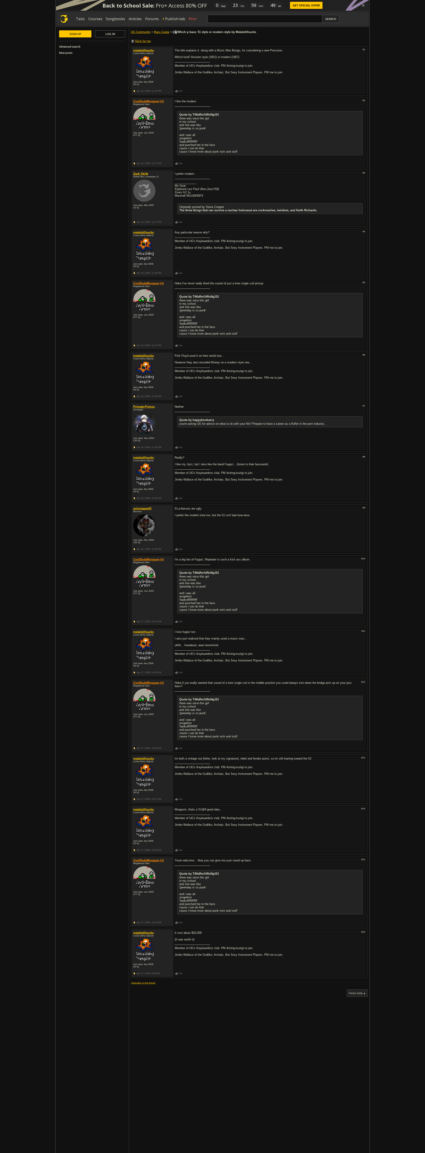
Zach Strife (140, 173)
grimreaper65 (142, 508)
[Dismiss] (363, 5)
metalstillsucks (143, 50)
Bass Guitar (161, 32)
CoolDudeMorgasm (146, 101)
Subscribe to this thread (143, 983)
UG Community (141, 32)
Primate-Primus (144, 406)
